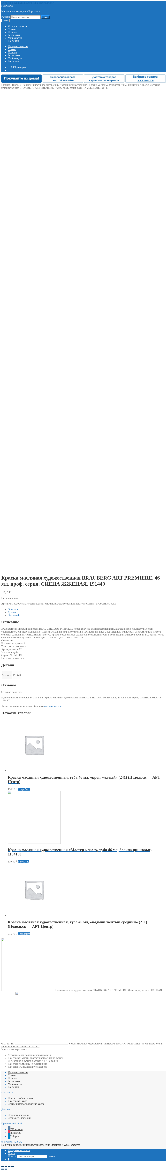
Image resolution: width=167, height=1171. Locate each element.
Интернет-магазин (18, 26)
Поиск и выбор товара (20, 1098)
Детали (12, 612)
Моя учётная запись (19, 1150)
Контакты (13, 40)
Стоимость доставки (19, 1118)
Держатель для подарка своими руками (30, 1055)
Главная (5, 84)
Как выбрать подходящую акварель (27, 1066)
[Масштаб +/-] (12, 1166)
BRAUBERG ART (106, 603)
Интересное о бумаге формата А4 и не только (33, 1060)
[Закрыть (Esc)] (2, 1166)
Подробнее (24, 789)
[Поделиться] (6, 1166)
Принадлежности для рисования (40, 84)
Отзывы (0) (14, 615)
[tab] (87, 609)
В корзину (23, 861)
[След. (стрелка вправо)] (6, 1169)
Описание (13, 609)
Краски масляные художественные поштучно (114, 84)
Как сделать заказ (17, 1101)
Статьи (12, 29)
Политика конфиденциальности (19, 1144)
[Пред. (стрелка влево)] (2, 1169)
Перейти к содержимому (40, 2)
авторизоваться (52, 706)
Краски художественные (73, 84)
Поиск (45, 17)
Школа (16, 84)
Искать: (5, 16)
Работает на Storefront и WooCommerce (58, 1144)
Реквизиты (14, 35)
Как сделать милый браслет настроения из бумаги (35, 1058)
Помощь (12, 32)
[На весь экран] (9, 1166)
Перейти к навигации (13, 2)
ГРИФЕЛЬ (7, 5)
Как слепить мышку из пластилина (27, 1063)
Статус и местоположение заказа (26, 1104)
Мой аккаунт (15, 38)
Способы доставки (18, 1115)
